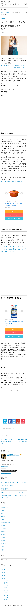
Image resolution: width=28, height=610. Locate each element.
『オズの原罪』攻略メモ (8, 486)
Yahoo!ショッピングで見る (14, 218)
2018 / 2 (6, 597)
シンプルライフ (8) (5, 528)
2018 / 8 (6, 587)
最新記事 (4, 478)
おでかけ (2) (4, 547)
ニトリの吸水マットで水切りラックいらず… (7, 441)
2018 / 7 (6, 589)
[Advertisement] (14, 112)
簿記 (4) (3, 541)
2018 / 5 (6, 592)
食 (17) (2, 513)
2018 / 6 (6, 590)
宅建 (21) (3, 510)
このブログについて (6, 473)
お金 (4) (3, 537)
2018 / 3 (6, 595)
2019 (3, 576)
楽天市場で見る (14, 215)
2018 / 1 (6, 599)
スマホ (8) (3, 531)
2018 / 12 (6, 580)
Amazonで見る (14, 211)
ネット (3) (3, 543)
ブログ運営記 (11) (5, 522)
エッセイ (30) (4, 507)
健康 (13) (3, 519)
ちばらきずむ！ (4, 466)
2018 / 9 (6, 585)
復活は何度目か (5, 489)
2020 (3, 572)
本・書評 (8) (4, 534)
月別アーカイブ (6, 565)
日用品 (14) (3, 516)
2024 (3, 569)
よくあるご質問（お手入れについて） (12, 182)
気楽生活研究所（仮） (7, 2)
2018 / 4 (6, 594)
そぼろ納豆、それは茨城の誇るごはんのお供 (13, 482)
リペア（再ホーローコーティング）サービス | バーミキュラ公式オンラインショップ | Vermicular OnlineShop (13, 249)
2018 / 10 (6, 584)
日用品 (2, 32)
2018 (3, 579)
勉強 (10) (3, 525)
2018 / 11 (6, 582)
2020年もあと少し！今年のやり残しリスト (13, 492)
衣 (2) (2, 550)
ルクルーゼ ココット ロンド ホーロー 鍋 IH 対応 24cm (13, 204)
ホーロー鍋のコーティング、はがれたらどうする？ (13, 25)
